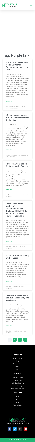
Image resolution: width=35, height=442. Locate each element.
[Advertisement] (17, 32)
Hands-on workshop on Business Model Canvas (17, 165)
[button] (31, 5)
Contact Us (17, 408)
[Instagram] (20, 429)
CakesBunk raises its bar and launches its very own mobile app (17, 297)
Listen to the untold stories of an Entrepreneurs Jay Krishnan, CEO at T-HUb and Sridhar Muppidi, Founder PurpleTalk (16, 210)
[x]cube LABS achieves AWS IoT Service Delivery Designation (17, 117)
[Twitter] (15, 429)
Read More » (9, 101)
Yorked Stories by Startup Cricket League (17, 256)
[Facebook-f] (9, 429)
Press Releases (17, 405)
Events (17, 402)
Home (17, 396)
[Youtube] (25, 429)
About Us (17, 399)
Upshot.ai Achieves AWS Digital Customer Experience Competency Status (17, 66)
